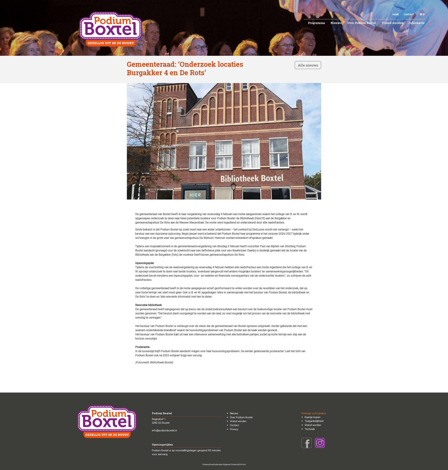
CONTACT (409, 14)
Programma (316, 23)
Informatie (417, 23)
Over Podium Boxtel (361, 23)
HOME (396, 14)
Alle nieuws (308, 65)
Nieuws (336, 23)
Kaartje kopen (312, 417)
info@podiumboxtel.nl (164, 430)
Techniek (310, 429)
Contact (234, 425)
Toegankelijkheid (314, 421)
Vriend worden (392, 23)
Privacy (234, 429)
